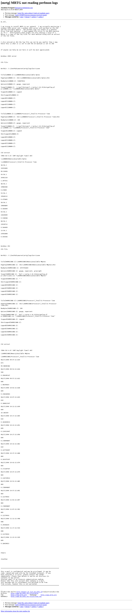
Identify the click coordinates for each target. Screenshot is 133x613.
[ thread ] (27, 17)
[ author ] (41, 17)
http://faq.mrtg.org (19, 595)
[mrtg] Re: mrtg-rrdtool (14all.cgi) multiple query (33, 13)
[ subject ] (34, 17)
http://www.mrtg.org (49, 595)
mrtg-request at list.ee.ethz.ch (29, 592)
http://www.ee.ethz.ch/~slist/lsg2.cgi (26, 596)
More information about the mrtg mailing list (15, 611)
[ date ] (21, 17)
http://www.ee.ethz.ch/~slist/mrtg (24, 593)
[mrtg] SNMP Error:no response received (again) (31, 15)
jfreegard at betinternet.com (24, 8)
